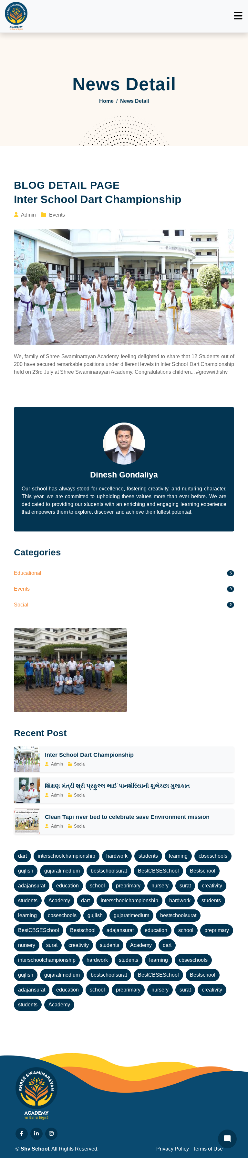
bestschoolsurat (109, 871)
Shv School (35, 1149)
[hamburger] (238, 16)
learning (178, 856)
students (148, 856)
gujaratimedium (62, 871)
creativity (212, 885)
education (67, 885)
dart (22, 856)
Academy (59, 900)
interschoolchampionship (66, 856)
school (97, 885)
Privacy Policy (172, 1149)
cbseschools (213, 856)
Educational (27, 573)
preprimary (128, 885)
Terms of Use (208, 1149)
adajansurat (31, 885)
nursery (160, 885)
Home (106, 101)
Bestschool (202, 871)
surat (185, 885)
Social (21, 604)
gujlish (25, 871)
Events (22, 589)
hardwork (117, 856)
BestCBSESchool (158, 871)
